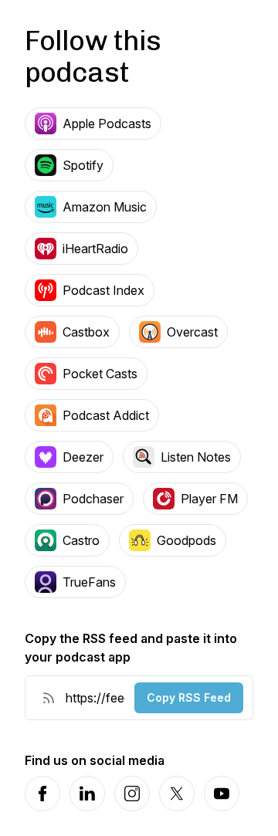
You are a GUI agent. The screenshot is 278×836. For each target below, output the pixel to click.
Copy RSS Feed (189, 697)
